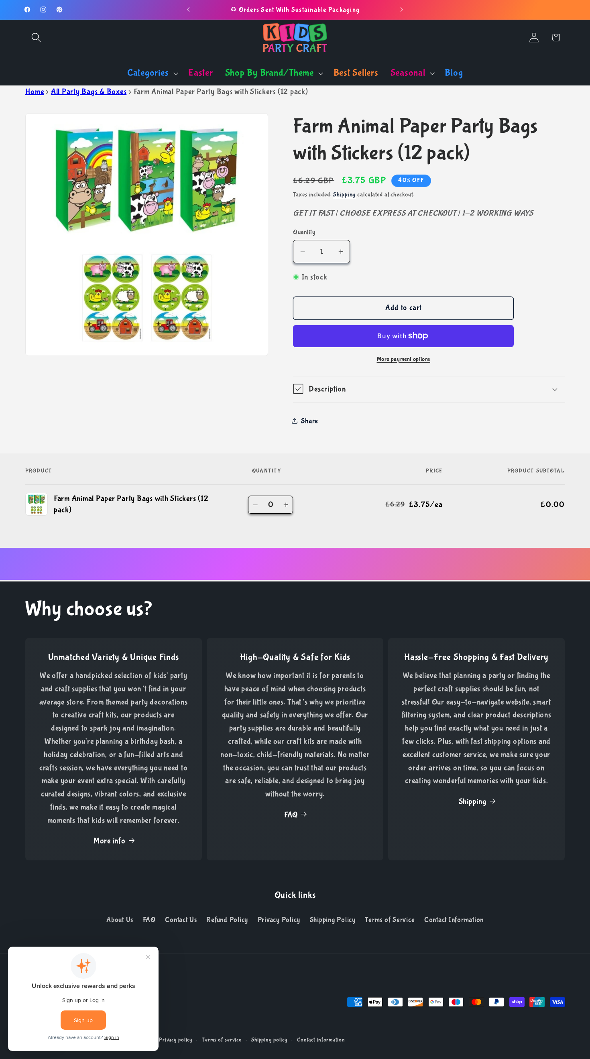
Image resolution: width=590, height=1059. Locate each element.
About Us (119, 920)
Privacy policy (175, 1040)
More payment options (404, 358)
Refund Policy (227, 920)
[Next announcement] (402, 9)
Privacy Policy (279, 920)
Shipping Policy (333, 920)
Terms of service (222, 1040)
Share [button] (309, 421)
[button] (36, 37)
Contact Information (454, 920)
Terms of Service (390, 920)
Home (34, 91)
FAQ (291, 814)
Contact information (321, 1040)
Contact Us (181, 920)
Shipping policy (269, 1040)
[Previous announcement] (188, 9)
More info (110, 841)
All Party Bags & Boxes (89, 91)
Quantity (304, 232)
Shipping (344, 194)
